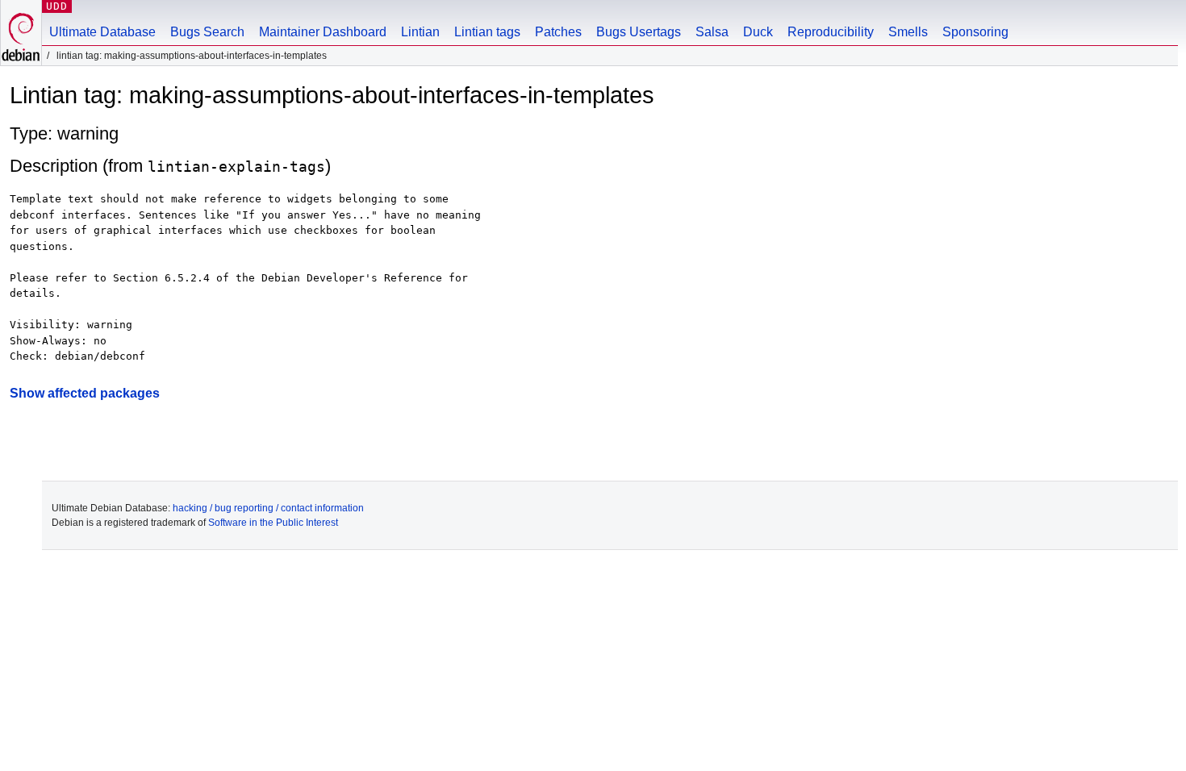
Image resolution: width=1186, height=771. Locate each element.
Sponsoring (975, 32)
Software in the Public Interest (273, 522)
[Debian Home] (21, 32)
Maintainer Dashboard (322, 32)
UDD (57, 6)
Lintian (420, 32)
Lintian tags (487, 32)
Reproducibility (830, 32)
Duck (758, 32)
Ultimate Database (102, 32)
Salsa (712, 32)
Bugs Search (207, 32)
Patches (558, 32)
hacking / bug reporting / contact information (268, 508)
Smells (908, 32)
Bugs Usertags (638, 32)
